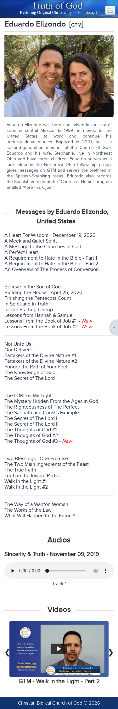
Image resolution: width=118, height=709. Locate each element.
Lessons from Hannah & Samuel (39, 315)
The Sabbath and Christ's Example (41, 413)
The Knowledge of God (29, 372)
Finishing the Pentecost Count (37, 298)
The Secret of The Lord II (31, 424)
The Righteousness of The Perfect (41, 407)
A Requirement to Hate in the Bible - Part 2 (51, 264)
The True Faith (20, 470)
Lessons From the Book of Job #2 (41, 327)
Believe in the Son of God (32, 287)
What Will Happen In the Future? (39, 516)
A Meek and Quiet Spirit (30, 241)
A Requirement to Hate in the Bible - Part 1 (50, 258)
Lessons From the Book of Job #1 (40, 321)
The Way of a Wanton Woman (36, 504)
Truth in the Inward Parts (31, 475)
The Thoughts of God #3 (31, 441)
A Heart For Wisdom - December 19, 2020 (50, 235)
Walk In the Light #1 (25, 481)
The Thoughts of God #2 (31, 435)
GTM (76, 25)
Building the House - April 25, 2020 (43, 292)
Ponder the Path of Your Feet (36, 367)
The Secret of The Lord (29, 378)
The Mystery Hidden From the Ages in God (51, 401)
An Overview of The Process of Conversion (51, 269)
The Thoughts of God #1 (30, 430)
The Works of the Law (28, 510)
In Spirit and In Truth (26, 304)
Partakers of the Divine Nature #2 (40, 361)
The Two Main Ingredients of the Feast (46, 464)
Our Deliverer (19, 350)
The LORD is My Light (28, 395)
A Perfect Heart (21, 252)
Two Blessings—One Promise (36, 458)
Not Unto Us (17, 344)
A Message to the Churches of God (42, 247)
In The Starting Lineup (28, 309)
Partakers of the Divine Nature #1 (40, 355)
